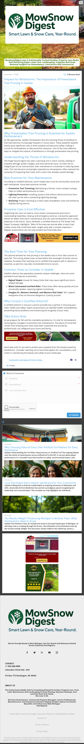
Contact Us (42, 718)
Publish (74, 415)
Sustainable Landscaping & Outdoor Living (25, 360)
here (62, 742)
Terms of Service (42, 724)
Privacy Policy (42, 731)
